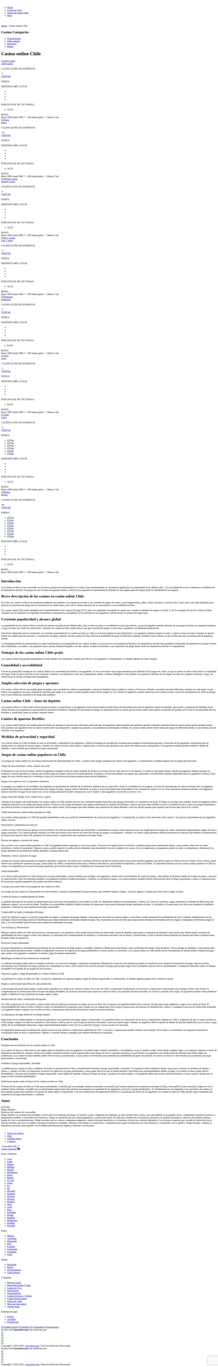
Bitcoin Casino (14, 1282)
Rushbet (11, 1223)
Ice (8, 1185)
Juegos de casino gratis (17, 13)
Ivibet (9, 1183)
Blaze (9, 1175)
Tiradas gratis (13, 1306)
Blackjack (11, 44)
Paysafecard (12, 1322)
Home (10, 7)
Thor (9, 1204)
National (11, 1193)
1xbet (3, 417)
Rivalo (10, 1215)
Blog (9, 15)
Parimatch (6, 299)
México (10, 1236)
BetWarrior (12, 1172)
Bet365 (10, 1169)
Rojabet (10, 1201)
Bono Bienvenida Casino (19, 1285)
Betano (10, 1164)
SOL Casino (7, 240)
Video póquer (13, 41)
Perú (9, 1244)
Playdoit (11, 1225)
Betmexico (12, 1220)
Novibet (11, 1196)
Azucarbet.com (32, 1345)
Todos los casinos (15, 1133)
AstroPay (11, 1319)
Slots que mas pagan (16, 1304)
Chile (9, 1254)
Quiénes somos (14, 1138)
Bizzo (4, 122)
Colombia (11, 1252)
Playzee (10, 1199)
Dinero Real (13, 1290)
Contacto (11, 1141)
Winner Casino (8, 181)
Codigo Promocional (17, 1298)
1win (9, 1159)
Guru (9, 1207)
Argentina (11, 1238)
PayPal (10, 1316)
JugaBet (11, 1217)
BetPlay (11, 1167)
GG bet (10, 1180)
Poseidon (11, 1212)
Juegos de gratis (14, 1301)
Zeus (9, 1209)
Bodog (4, 495)
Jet (8, 1188)
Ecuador (11, 1246)
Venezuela (12, 1241)
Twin (3, 358)
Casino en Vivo (14, 10)
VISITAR (6, 76)
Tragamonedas (14, 38)
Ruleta (10, 46)
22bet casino (7, 63)
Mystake (11, 1191)
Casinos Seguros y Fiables (19, 1296)
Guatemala (12, 1249)
